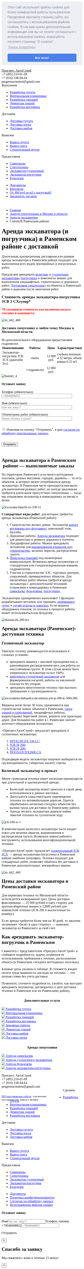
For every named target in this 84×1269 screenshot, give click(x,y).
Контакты (16, 189)
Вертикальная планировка (28, 96)
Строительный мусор (25, 149)
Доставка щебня (21, 128)
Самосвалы (17, 163)
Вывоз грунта (19, 142)
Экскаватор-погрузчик (25, 174)
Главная (15, 210)
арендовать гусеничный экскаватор (34, 676)
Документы (18, 185)
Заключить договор (23, 196)
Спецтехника (19, 167)
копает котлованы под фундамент (44, 526)
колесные (41, 274)
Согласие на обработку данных (31, 1201)
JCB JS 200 (17, 748)
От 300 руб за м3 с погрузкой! (30, 192)
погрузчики (29, 278)
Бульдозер (17, 178)
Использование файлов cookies (31, 1205)
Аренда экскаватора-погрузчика (28, 1068)
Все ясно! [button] (42, 57)
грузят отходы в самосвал (31, 605)
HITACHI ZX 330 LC (24, 741)
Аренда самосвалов (19, 1056)
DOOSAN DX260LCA (25, 752)
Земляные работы (18, 1025)
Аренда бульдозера (19, 1064)
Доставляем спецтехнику (28, 285)
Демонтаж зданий (22, 103)
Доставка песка (20, 124)
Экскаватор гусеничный (27, 171)
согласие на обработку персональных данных (41, 431)
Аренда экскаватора (51, 536)
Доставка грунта (21, 121)
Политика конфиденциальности (32, 1197)
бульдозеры (34, 591)
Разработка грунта (22, 92)
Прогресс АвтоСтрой (16, 70)
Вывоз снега (18, 146)
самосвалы (17, 591)
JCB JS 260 (17, 745)
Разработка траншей (24, 99)
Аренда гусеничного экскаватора (29, 1060)
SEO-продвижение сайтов (16, 1096)
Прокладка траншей (24, 558)
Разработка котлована (25, 107)
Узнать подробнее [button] (21, 47)
